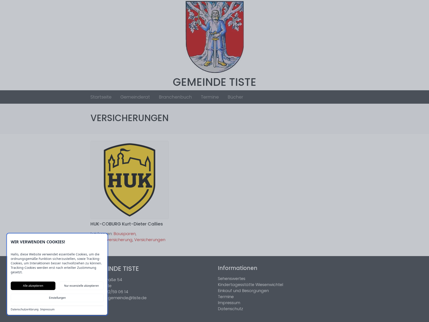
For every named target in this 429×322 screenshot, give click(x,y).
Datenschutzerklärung (24, 309)
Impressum (47, 309)
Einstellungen (57, 298)
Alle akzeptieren (33, 286)
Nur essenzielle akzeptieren (81, 286)
